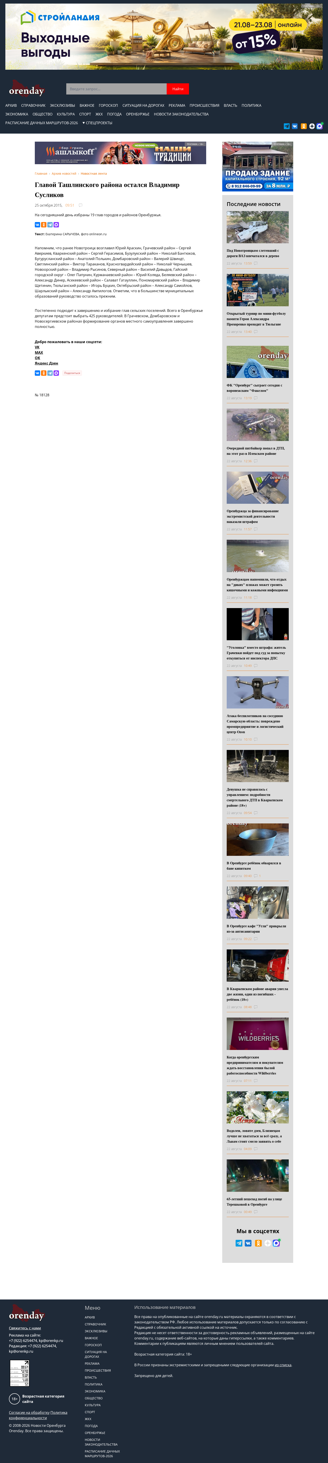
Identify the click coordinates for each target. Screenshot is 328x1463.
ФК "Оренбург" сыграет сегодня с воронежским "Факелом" (254, 387)
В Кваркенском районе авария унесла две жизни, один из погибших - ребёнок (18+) (257, 994)
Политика (251, 105)
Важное (87, 105)
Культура (66, 114)
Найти (177, 88)
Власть (230, 105)
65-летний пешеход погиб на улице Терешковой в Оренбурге (254, 1201)
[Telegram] (50, 224)
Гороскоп (108, 105)
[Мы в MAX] (319, 126)
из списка (283, 1364)
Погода (114, 114)
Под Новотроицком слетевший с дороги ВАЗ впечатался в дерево (253, 253)
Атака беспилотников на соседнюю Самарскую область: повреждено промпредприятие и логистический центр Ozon (255, 723)
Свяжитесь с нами (25, 1328)
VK (37, 347)
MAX (39, 352)
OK (37, 357)
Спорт (85, 114)
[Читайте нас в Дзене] (312, 126)
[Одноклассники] (43, 224)
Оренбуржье (137, 114)
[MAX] (56, 224)
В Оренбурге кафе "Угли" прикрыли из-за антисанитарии (256, 928)
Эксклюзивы (62, 105)
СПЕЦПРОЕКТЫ (99, 122)
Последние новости (253, 204)
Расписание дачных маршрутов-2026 (41, 122)
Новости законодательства (181, 114)
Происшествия (204, 105)
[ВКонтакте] (37, 224)
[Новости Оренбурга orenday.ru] (27, 88)
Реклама (177, 105)
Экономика (16, 114)
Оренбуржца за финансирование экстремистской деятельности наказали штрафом (253, 516)
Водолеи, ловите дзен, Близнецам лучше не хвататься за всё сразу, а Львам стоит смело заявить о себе (254, 1136)
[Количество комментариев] (259, 263)
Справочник (33, 105)
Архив (11, 105)
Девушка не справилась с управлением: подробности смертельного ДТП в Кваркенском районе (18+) (255, 797)
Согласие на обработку (29, 1412)
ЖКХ (99, 114)
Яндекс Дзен (46, 363)
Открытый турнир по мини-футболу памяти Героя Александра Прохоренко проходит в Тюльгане (256, 319)
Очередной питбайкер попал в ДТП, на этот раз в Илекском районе (256, 450)
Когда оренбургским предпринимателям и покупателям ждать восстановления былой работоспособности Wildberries (255, 1065)
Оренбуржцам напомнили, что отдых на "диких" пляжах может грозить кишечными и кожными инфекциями (257, 584)
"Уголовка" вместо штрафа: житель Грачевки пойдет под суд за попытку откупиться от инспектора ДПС (256, 653)
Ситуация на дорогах (143, 105)
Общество (42, 114)
